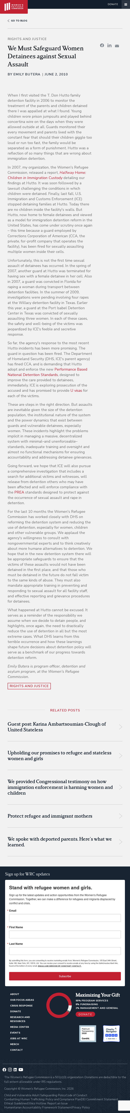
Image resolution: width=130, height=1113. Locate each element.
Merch (14, 1044)
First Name (16, 927)
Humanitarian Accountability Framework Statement (38, 1107)
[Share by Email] (117, 46)
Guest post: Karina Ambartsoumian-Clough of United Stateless (57, 727)
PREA (19, 492)
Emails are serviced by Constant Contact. (59, 966)
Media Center (19, 1027)
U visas (76, 390)
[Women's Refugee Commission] (14, 4)
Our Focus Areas (22, 1000)
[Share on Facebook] (102, 45)
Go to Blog (19, 20)
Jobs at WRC (18, 1038)
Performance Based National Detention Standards (47, 372)
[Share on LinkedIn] (109, 45)
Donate (113, 4)
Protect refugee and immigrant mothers (50, 816)
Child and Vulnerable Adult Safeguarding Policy (35, 1095)
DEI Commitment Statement (99, 1099)
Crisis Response (21, 1005)
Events (15, 1032)
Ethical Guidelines (15, 1103)
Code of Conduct (76, 1095)
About (14, 994)
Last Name (16, 943)
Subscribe (65, 976)
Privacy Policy (81, 1107)
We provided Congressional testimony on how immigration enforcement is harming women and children (60, 787)
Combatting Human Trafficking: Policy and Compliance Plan (42, 1099)
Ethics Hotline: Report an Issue (47, 1103)
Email (12, 910)
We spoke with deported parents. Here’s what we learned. (60, 842)
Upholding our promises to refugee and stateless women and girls (59, 755)
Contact (16, 1050)
